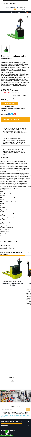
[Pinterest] (14, 114)
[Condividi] (8, 114)
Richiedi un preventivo (11, 120)
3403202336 (12, 3)
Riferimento (5, 58)
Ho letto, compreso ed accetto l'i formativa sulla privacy (15, 415)
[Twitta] (11, 114)
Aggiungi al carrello (9, 103)
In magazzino (4, 248)
